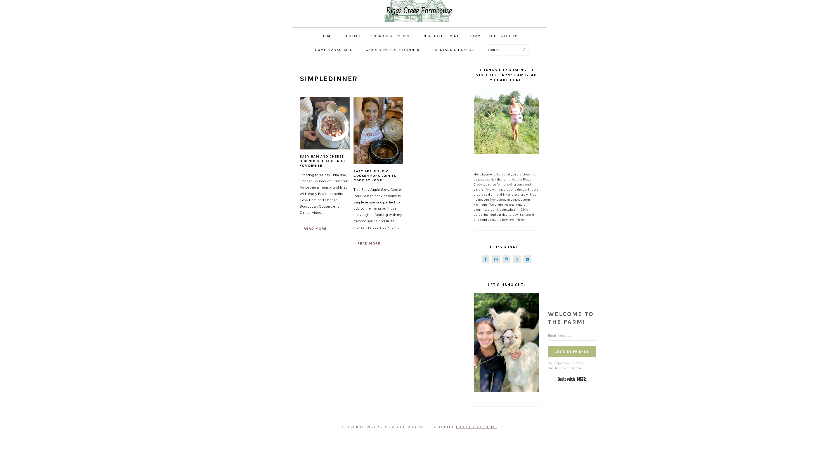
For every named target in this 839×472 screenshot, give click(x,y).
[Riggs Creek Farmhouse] (419, 24)
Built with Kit (572, 379)
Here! (521, 219)
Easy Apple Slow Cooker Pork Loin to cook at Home (375, 175)
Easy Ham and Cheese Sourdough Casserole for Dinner (323, 161)
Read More (315, 228)
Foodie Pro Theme (476, 427)
